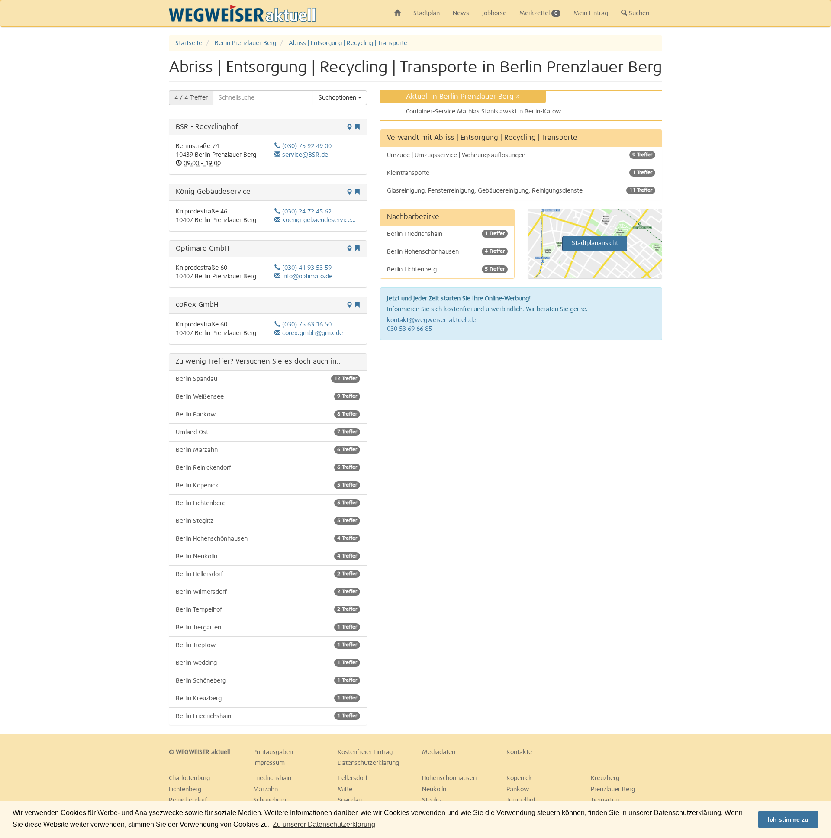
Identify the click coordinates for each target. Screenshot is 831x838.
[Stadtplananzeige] (349, 128)
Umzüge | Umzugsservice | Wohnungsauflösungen (520, 155)
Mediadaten (438, 752)
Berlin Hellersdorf (266, 574)
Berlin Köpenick (266, 486)
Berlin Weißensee (266, 397)
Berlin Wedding (266, 663)
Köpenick (519, 778)
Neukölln (434, 789)
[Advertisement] (783, 165)
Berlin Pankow (266, 415)
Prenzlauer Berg (613, 789)
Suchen (638, 13)
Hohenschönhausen (449, 778)
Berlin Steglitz (266, 521)
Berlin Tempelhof (266, 610)
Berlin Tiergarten (266, 628)
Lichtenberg (185, 789)
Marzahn (265, 789)
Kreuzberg (605, 778)
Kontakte (519, 752)
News (461, 13)
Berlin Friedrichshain (266, 716)
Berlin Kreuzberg (266, 699)
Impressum (269, 763)
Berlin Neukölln (266, 557)
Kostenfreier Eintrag (365, 752)
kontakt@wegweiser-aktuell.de (431, 320)
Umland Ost (266, 432)
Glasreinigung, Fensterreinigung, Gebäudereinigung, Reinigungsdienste (520, 191)
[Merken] (357, 128)
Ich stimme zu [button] (788, 819)
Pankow (517, 789)
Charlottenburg (189, 778)
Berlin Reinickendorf (266, 468)
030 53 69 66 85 (409, 329)
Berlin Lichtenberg (266, 503)
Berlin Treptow (266, 645)
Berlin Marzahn (266, 450)
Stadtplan (426, 13)
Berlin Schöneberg (266, 681)
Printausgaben (273, 752)
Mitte (345, 789)
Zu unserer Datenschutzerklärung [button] (324, 824)
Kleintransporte (520, 173)
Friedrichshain (272, 778)
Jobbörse (494, 13)
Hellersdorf (352, 778)
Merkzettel (538, 13)
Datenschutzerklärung (368, 763)
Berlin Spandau (266, 379)
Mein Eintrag (590, 13)
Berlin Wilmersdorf (266, 592)
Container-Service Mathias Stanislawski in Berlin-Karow (483, 112)
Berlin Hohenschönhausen (266, 539)
